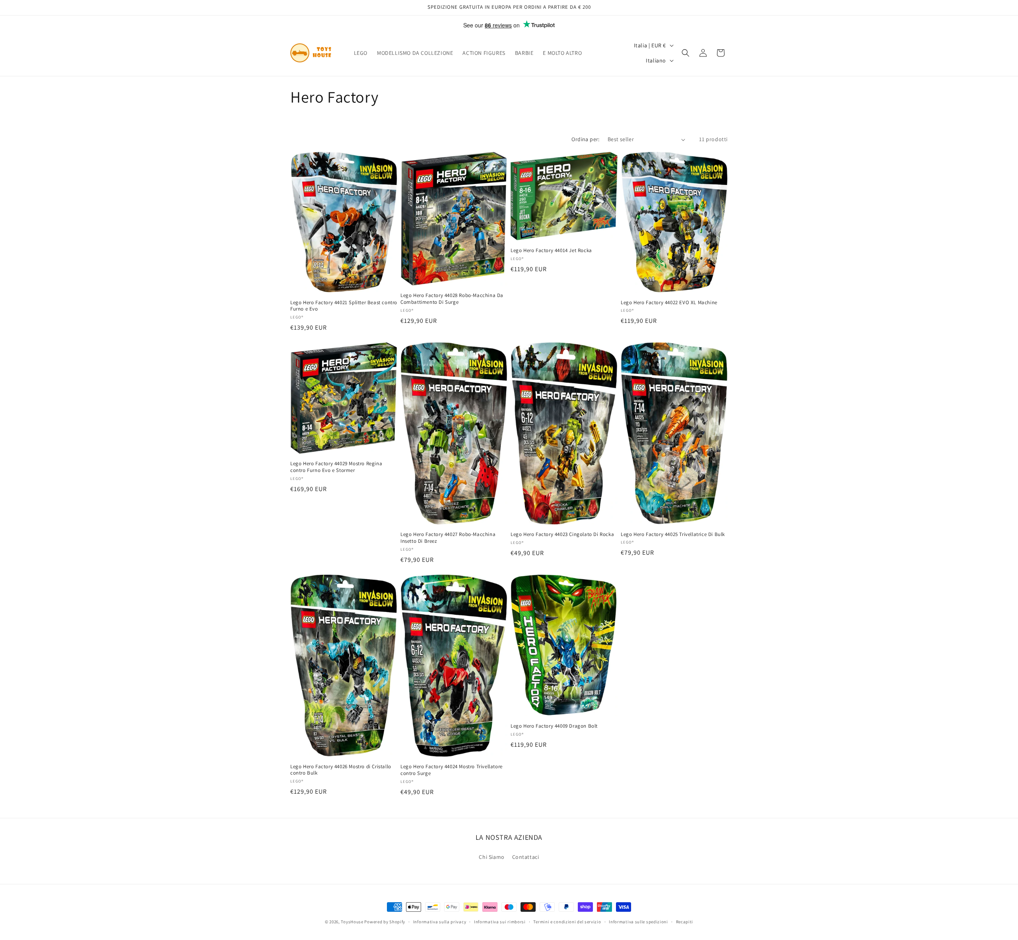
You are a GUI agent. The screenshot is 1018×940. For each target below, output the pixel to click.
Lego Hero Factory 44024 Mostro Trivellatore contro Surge (451, 770)
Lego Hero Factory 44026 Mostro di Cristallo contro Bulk (340, 770)
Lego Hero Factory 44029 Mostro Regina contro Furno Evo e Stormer (336, 467)
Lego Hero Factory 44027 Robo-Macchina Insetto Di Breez (447, 538)
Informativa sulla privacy (439, 921)
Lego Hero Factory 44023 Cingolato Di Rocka (562, 535)
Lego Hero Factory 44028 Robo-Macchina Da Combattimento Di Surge (451, 298)
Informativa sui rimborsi (500, 921)
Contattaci (525, 856)
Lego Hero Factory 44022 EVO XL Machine (669, 302)
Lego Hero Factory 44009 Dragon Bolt (554, 726)
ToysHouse (352, 921)
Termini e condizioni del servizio (567, 921)
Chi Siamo (491, 856)
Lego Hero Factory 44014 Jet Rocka (551, 250)
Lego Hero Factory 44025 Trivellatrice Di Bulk (673, 534)
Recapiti (685, 921)
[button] (685, 53)
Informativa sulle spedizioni (638, 921)
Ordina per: (585, 139)
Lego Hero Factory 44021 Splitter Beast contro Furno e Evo (343, 305)
